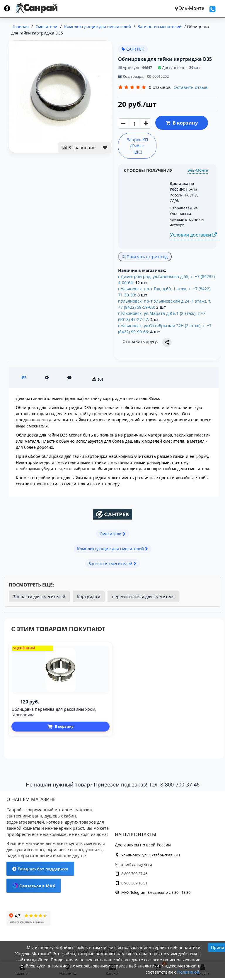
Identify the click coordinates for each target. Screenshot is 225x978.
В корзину (184, 123)
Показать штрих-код (146, 256)
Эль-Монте (198, 170)
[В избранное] (105, 147)
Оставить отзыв (190, 87)
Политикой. (188, 972)
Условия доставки (191, 235)
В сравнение (81, 147)
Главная (21, 26)
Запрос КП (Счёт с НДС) (137, 146)
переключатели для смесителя (143, 596)
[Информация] (10, 8)
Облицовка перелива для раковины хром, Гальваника (53, 711)
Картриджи (88, 596)
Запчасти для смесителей (39, 596)
